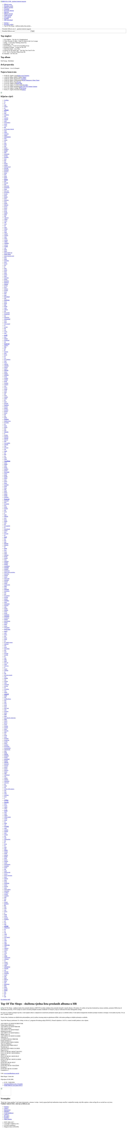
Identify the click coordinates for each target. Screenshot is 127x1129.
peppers (6, 711)
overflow (6, 689)
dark (5, 257)
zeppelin (6, 973)
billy (5, 174)
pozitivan (6, 740)
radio (5, 773)
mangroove (7, 570)
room (5, 820)
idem (5, 425)
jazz (5, 451)
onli (5, 676)
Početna (6, 23)
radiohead (7, 775)
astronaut (6, 133)
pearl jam (6, 708)
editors (6, 309)
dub (5, 298)
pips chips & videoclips (10, 718)
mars (5, 586)
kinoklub (6, 484)
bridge (5, 203)
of (4, 667)
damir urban (7, 254)
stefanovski (7, 872)
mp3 (5, 631)
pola (5, 732)
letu (5, 540)
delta (5, 273)
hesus (5, 413)
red (5, 787)
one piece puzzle (8, 675)
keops (5, 475)
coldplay (6, 243)
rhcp (5, 796)
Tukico (24, 77)
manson (6, 575)
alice (5, 111)
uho (5, 922)
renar (5, 793)
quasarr (6, 764)
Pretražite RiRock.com (8, 31)
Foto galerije (7, 17)
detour (5, 279)
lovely (6, 556)
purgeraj (6, 755)
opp (5, 679)
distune (6, 284)
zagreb (6, 968)
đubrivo (6, 979)
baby (5, 144)
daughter (6, 260)
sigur (5, 847)
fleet (5, 353)
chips (5, 229)
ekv (5, 315)
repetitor (6, 795)
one (5, 673)
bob (5, 184)
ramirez (6, 779)
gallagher (6, 365)
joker (5, 459)
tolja (5, 908)
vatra (5, 934)
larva (5, 519)
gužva (5, 398)
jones (5, 462)
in (4, 433)
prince (5, 743)
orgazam (6, 684)
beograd (6, 170)
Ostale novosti (8, 15)
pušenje (6, 762)
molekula (6, 614)
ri (4, 798)
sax (5, 836)
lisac (5, 548)
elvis (5, 322)
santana (6, 829)
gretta (5, 389)
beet (5, 162)
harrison (6, 403)
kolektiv (6, 497)
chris (5, 230)
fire (5, 348)
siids (5, 848)
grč (5, 394)
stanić (5, 867)
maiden (6, 562)
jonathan (7, 461)
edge (5, 308)
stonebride (6, 883)
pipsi (5, 719)
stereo (5, 874)
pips (5, 716)
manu (5, 577)
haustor (6, 408)
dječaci (6, 289)
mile (5, 607)
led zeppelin (7, 526)
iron (5, 441)
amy (5, 116)
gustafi (6, 397)
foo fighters (7, 359)
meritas (6, 597)
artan (5, 130)
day (5, 265)
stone (5, 881)
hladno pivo (7, 421)
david (5, 263)
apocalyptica (7, 122)
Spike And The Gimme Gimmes (28, 86)
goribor (6, 378)
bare (5, 152)
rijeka (6, 800)
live (5, 550)
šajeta (5, 981)
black (5, 177)
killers (5, 478)
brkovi (6, 205)
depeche (6, 277)
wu (5, 960)
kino (5, 483)
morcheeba (7, 621)
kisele (5, 486)
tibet (5, 907)
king (5, 480)
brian (5, 201)
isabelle (6, 444)
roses (5, 823)
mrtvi (5, 634)
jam (5, 449)
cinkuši (6, 234)
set (4, 842)
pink (5, 714)
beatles (6, 157)
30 (4, 995)
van (5, 932)
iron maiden (7, 443)
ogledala (6, 670)
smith (5, 863)
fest (5, 342)
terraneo (6, 903)
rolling (5, 815)
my (5, 641)
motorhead (6, 627)
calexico (6, 217)
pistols (5, 721)
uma (5, 924)
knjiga (5, 492)
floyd (5, 354)
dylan (5, 306)
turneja (6, 917)
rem (5, 790)
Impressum (7, 1110)
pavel (5, 705)
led (5, 524)
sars (5, 833)
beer (5, 160)
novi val (6, 662)
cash (5, 222)
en (4, 325)
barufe (6, 155)
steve (5, 877)
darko (5, 259)
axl (5, 141)
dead (5, 268)
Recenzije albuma (9, 10)
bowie (6, 197)
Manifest (6, 1111)
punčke (6, 754)
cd (5, 225)
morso (6, 622)
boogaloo (6, 192)
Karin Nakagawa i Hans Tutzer (30, 80)
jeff (5, 452)
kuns (5, 511)
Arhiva (6, 1108)
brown (5, 206)
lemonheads (7, 529)
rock (5, 810)
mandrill (6, 569)
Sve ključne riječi (5, 999)
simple (6, 851)
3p (4, 102)
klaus (5, 488)
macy (5, 559)
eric (5, 330)
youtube (6, 963)
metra (5, 602)
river (5, 804)
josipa (5, 464)
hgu (5, 416)
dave (5, 262)
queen (5, 767)
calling (5, 219)
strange (6, 886)
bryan (5, 211)
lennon (5, 530)
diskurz (6, 282)
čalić (5, 976)
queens (5, 768)
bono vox (6, 190)
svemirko (6, 895)
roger (5, 812)
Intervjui (6, 12)
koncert (6, 499)
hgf (5, 414)
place (5, 729)
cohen (5, 241)
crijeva (6, 245)
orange (6, 681)
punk (5, 752)
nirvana (6, 653)
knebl (5, 491)
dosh (5, 295)
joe (5, 456)
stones (5, 884)
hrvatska (6, 422)
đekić (5, 978)
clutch (5, 238)
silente (6, 850)
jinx (5, 454)
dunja (5, 301)
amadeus (6, 114)
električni (6, 317)
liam (5, 542)
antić (5, 121)
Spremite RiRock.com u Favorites (13, 1084)
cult (5, 248)
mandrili (6, 567)
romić (5, 818)
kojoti (5, 495)
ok (4, 672)
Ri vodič (6, 1116)
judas (5, 466)
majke (6, 564)
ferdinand (6, 340)
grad (5, 381)
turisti (5, 916)
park (5, 697)
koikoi (5, 494)
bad (5, 146)
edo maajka (7, 312)
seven (5, 844)
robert (5, 808)
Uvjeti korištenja (8, 1113)
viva (5, 951)
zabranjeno (7, 967)
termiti (6, 902)
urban (6, 926)
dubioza (6, 300)
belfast (6, 165)
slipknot (6, 861)
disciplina (6, 281)
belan (6, 163)
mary (5, 588)
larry (5, 518)
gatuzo (6, 367)
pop (5, 734)
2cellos (6, 100)
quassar (6, 765)
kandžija (6, 469)
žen (5, 992)
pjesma (6, 726)
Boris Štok (19, 83)
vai (5, 931)
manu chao (6, 578)
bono (5, 189)
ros (5, 821)
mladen (6, 610)
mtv (5, 636)
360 (5, 996)
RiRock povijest (8, 7)
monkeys (6, 618)
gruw (5, 392)
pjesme (6, 727)
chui (5, 232)
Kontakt (6, 1117)
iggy (5, 430)
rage (5, 776)
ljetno (5, 553)
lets (5, 539)
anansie (6, 118)
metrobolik (7, 604)
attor (5, 138)
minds (5, 608)
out (5, 687)
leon (5, 532)
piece (5, 713)
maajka (6, 558)
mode (5, 613)
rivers (5, 805)
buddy (6, 213)
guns (5, 395)
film (5, 347)
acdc (5, 105)
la (4, 513)
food (5, 361)
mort (5, 624)
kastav (6, 470)
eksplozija (7, 314)
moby (5, 611)
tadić (5, 897)
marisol (6, 581)
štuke (5, 987)
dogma (6, 290)
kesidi (5, 476)
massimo (6, 589)
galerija (6, 364)
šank (5, 982)
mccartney (7, 595)
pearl (5, 706)
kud (5, 510)
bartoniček (6, 154)
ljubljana (6, 555)
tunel (5, 914)
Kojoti (19, 82)
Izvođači (6, 18)
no (5, 656)
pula (5, 751)
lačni (5, 522)
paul (5, 703)
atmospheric (7, 137)
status (5, 870)
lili (5, 546)
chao (5, 227)
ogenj (5, 669)
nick (5, 651)
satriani (6, 834)
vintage (6, 949)
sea (5, 841)
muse (5, 637)
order (5, 683)
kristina (6, 508)
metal (6, 599)
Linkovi (6, 1114)
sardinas (6, 831)
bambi (6, 151)
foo (5, 358)
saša (5, 837)
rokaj (5, 814)
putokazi (7, 759)
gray (5, 386)
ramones (6, 782)
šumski (6, 989)
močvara (7, 629)
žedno (5, 990)
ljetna (5, 552)
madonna (6, 561)
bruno (5, 209)
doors (5, 292)
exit (5, 335)
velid (5, 940)
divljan (6, 285)
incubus (6, 435)
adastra (6, 106)
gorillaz (6, 379)
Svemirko (23, 78)
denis (5, 276)
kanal (5, 467)
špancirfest (6, 984)
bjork (5, 176)
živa (5, 993)
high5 (5, 417)
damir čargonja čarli (9, 256)
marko (5, 583)
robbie (5, 807)
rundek (6, 826)
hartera (6, 405)
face (5, 337)
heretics (6, 411)
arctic (5, 124)
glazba (6, 373)
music (5, 639)
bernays (6, 171)
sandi (5, 828)
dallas (5, 249)
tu (4, 913)
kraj (5, 505)
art (5, 127)
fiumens (6, 351)
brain (5, 198)
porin (5, 735)
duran (5, 303)
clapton (6, 235)
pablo (5, 692)
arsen (5, 125)
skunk (5, 856)
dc (4, 267)
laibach (6, 516)
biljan (5, 173)
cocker (6, 240)
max (5, 592)
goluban (6, 375)
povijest (6, 738)
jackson (6, 447)
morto (5, 626)
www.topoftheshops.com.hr (11, 1073)
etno (5, 333)
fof (5, 356)
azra (5, 143)
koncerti (6, 500)
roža (5, 824)
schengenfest (7, 839)
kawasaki (6, 472)
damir (5, 251)
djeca (5, 287)
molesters (6, 616)
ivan (5, 446)
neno (5, 647)
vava (5, 935)
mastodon (6, 591)
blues (6, 179)
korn (5, 502)
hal (5, 400)
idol (5, 429)
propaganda (7, 748)
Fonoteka (6, 9)
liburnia (6, 543)
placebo (6, 730)
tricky (5, 911)
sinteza (6, 855)
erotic (5, 331)
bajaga (5, 147)
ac (4, 103)
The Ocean (23, 88)
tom (5, 910)
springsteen (7, 864)
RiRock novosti (8, 13)
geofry (5, 369)
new (5, 650)
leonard (6, 533)
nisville (6, 655)
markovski (7, 584)
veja (5, 939)
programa (6, 746)
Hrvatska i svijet (8, 6)
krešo (5, 507)
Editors (24, 89)
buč (5, 216)
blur (5, 181)
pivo (5, 723)
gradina (6, 383)
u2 (5, 921)
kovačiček (6, 504)
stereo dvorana (8, 875)
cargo (5, 220)
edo (5, 311)
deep (5, 271)
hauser (6, 406)
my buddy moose (8, 642)
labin (5, 514)
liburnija (6, 545)
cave (5, 224)
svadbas (6, 892)
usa (5, 929)
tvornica (6, 919)
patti (5, 702)
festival (6, 344)
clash (5, 237)
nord (5, 661)
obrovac (6, 665)
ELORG (25, 85)
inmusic (6, 436)
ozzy (5, 690)
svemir (6, 894)
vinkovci (6, 948)
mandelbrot (7, 566)
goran (5, 376)
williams (6, 959)
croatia (6, 246)
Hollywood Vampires (23, 75)
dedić (5, 270)
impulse (6, 432)
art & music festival (9, 129)
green (5, 387)
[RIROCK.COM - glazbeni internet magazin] (13, 1)
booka (6, 194)
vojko (5, 953)
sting (5, 880)
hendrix (6, 409)
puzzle (6, 760)
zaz (5, 970)
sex (5, 845)
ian (5, 424)
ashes (5, 132)
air (4, 108)
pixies (5, 724)
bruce (5, 208)
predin (6, 741)
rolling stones (7, 817)
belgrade (6, 168)
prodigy (6, 745)
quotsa (5, 771)
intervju (6, 439)
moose (6, 619)
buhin (5, 214)
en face (6, 327)
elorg (5, 320)
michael (6, 605)
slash (5, 858)
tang (5, 898)
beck (5, 159)
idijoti (5, 427)
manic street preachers (9, 572)
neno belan (6, 648)
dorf (5, 293)
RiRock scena (8, 4)
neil (5, 645)
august (5, 140)
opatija (6, 678)
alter (5, 113)
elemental (7, 319)
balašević (6, 149)
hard (5, 401)
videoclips (7, 945)
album (6, 110)
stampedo (6, 866)
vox (5, 954)
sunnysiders (7, 889)
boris (5, 195)
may (5, 594)
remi (5, 792)
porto (5, 737)
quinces (6, 770)
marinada (6, 580)
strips (5, 888)
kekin (5, 473)
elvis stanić (7, 324)
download (7, 296)
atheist (5, 135)
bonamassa (6, 187)
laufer (5, 521)
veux (5, 942)
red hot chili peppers (9, 789)
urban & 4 (7, 927)
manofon (6, 574)
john (5, 457)
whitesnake (7, 957)
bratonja (6, 200)
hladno (6, 419)
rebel (5, 785)
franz (5, 362)
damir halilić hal (8, 252)
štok (5, 985)
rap (5, 784)
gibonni (6, 370)
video (5, 943)
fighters (6, 345)
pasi (5, 700)
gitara (5, 372)
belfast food (7, 166)
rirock (6, 802)
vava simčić (7, 937)
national (6, 644)
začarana (6, 971)
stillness (6, 878)
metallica (6, 600)
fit (4, 350)
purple (6, 757)
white (5, 956)
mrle (5, 633)
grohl (5, 390)
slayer (5, 859)
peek (5, 709)
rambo (6, 778)
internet (6, 438)
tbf (5, 900)
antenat (6, 119)
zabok (5, 965)
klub (5, 489)
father (6, 338)
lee (5, 527)
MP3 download (8, 20)
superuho (6, 891)
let (4, 535)
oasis (5, 664)
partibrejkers (7, 699)
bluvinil (6, 182)
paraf (5, 695)
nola (5, 659)
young (6, 962)
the (5, 905)
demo (5, 274)
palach (6, 694)
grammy (6, 384)
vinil (5, 946)
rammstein (6, 781)
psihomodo (7, 749)
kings (5, 481)
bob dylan (6, 186)
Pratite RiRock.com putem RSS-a (13, 1085)
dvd (5, 305)
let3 (5, 537)
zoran (5, 975)
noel (5, 658)
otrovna (6, 686)
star (5, 869)
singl (5, 853)
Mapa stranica (8, 1119)
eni (5, 328)
